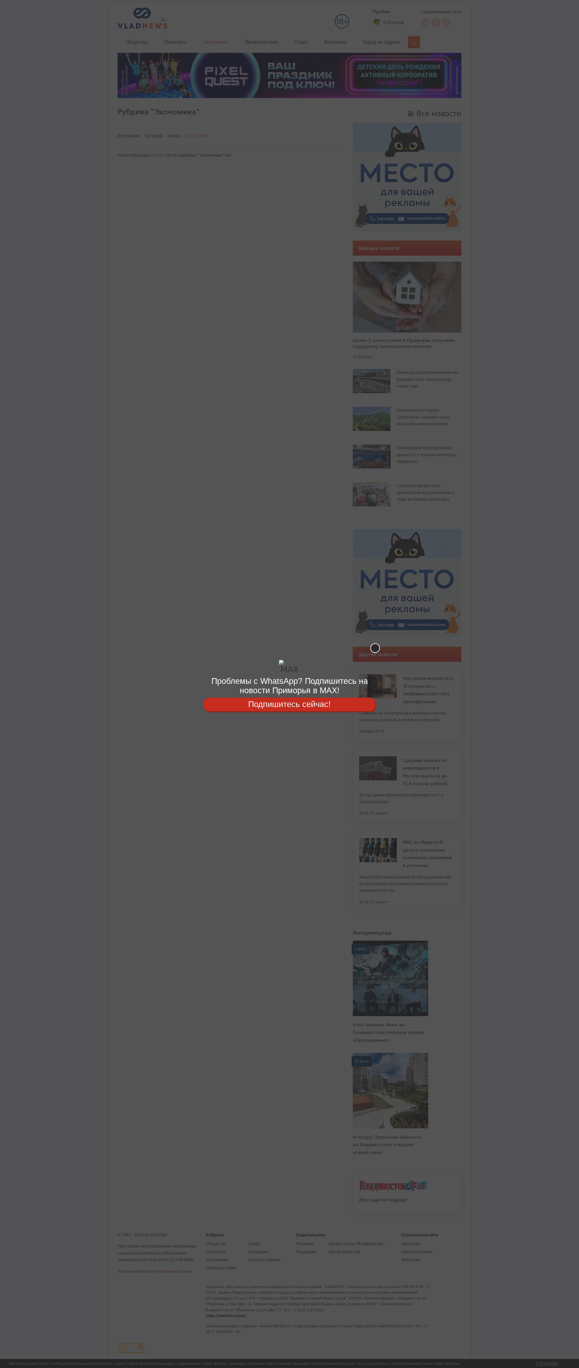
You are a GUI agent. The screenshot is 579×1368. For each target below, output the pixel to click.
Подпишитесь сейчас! (289, 704)
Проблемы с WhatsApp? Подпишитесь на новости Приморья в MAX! (289, 686)
